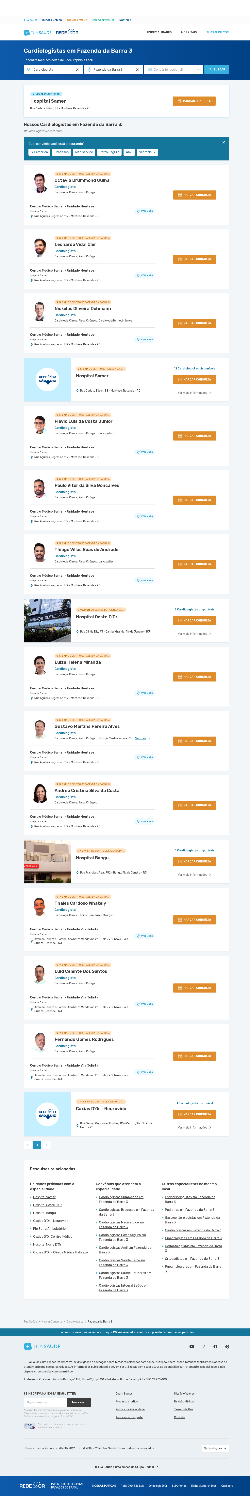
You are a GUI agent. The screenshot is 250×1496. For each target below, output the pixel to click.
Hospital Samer (48, 101)
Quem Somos (124, 1393)
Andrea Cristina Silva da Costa (87, 790)
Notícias (125, 20)
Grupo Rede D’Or (146, 1467)
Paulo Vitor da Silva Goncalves (87, 485)
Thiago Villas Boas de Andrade (87, 549)
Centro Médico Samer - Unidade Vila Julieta (64, 929)
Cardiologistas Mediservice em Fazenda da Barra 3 (121, 1224)
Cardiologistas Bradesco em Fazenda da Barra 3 (126, 1212)
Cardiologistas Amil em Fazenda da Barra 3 (125, 1250)
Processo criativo (127, 1401)
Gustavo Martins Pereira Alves (87, 726)
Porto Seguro (109, 152)
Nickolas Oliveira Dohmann (83, 308)
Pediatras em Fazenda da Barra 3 (189, 1210)
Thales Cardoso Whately (80, 903)
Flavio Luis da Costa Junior (84, 421)
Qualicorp (227, 1486)
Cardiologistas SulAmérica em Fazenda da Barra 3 (121, 1199)
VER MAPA (147, 211)
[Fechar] (223, 142)
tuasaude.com (217, 32)
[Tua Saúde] (42, 1346)
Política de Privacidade (130, 1409)
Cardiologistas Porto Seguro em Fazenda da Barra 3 (122, 1237)
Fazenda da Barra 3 (100, 1321)
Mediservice (84, 152)
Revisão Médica (184, 1401)
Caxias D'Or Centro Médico (52, 1236)
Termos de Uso (183, 1409)
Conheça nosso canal (192, 1347)
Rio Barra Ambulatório (49, 1229)
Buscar (219, 69)
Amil (129, 152)
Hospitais (189, 32)
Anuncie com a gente (129, 1417)
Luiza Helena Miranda (78, 662)
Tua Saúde (31, 20)
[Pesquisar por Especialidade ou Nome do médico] (77, 69)
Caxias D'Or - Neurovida (50, 1221)
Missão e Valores (184, 1393)
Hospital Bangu (44, 1213)
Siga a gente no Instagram (204, 1347)
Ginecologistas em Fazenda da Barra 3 (193, 1238)
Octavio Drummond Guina (82, 180)
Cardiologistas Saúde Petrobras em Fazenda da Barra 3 (125, 1275)
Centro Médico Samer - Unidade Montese (62, 206)
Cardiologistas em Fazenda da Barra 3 (193, 1230)
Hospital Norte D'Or (47, 1244)
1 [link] (37, 1145)
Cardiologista (75, 1321)
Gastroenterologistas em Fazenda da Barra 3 (192, 1220)
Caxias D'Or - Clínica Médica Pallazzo (60, 1252)
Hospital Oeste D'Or (47, 1205)
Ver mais (145, 152)
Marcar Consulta (52, 1321)
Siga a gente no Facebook (215, 1347)
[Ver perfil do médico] (40, 183)
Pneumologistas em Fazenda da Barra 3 (193, 1269)
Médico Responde (103, 20)
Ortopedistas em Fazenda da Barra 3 (192, 1259)
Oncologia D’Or (158, 1486)
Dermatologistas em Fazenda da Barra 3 (193, 1248)
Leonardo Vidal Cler (75, 244)
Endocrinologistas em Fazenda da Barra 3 (190, 1199)
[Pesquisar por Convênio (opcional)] (197, 69)
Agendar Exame (77, 20)
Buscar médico (52, 20)
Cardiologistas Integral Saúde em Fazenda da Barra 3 (123, 1288)
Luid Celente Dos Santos (81, 971)
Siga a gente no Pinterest (227, 1347)
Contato (179, 1417)
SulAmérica (39, 152)
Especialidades (159, 32)
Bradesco (62, 152)
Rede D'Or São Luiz (132, 1486)
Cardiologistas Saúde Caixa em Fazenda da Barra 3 (122, 1262)
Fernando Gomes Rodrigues (84, 1039)
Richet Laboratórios (204, 1486)
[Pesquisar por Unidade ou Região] (137, 69)
